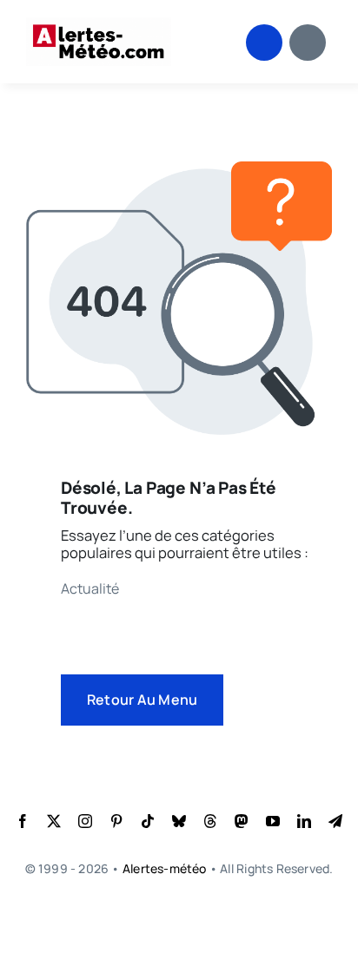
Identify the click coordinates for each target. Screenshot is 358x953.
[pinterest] (116, 821)
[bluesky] (179, 821)
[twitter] (54, 821)
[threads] (210, 821)
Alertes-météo (165, 868)
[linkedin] (304, 821)
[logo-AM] (98, 24)
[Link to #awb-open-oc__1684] (307, 42)
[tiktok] (148, 821)
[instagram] (85, 821)
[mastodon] (242, 821)
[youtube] (273, 821)
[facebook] (23, 821)
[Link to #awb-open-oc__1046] (264, 42)
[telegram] (335, 821)
